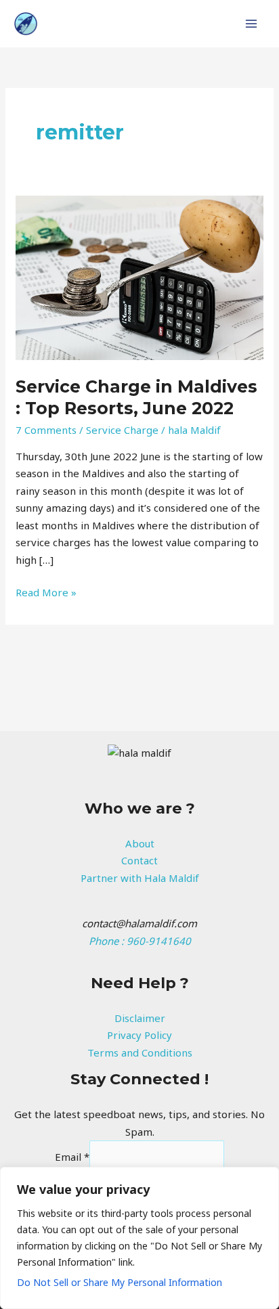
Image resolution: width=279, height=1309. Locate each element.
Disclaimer (139, 1018)
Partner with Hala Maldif (140, 878)
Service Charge (122, 430)
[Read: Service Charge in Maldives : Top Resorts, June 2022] (139, 276)
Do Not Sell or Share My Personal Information (119, 1282)
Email (72, 1156)
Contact (139, 860)
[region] (139, 1238)
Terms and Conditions (139, 1052)
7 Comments (46, 430)
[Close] (265, 1178)
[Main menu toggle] (251, 24)
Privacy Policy (139, 1035)
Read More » (46, 591)
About (139, 843)
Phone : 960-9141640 (140, 941)
